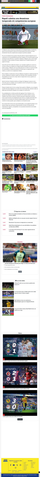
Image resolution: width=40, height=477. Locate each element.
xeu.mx (10, 470)
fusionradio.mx (14, 470)
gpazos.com (17, 471)
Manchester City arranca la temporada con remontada (21, 222)
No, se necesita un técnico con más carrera (12, 267)
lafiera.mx (20, 470)
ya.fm (13, 471)
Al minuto (32, 467)
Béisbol (25, 469)
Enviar (20, 271)
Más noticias (20, 234)
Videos (32, 466)
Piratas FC (25, 466)
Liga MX (25, 462)
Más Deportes (33, 462)
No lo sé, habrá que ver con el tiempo (11, 269)
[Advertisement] (20, 132)
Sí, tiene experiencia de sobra (10, 265)
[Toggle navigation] (37, 8)
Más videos (20, 419)
